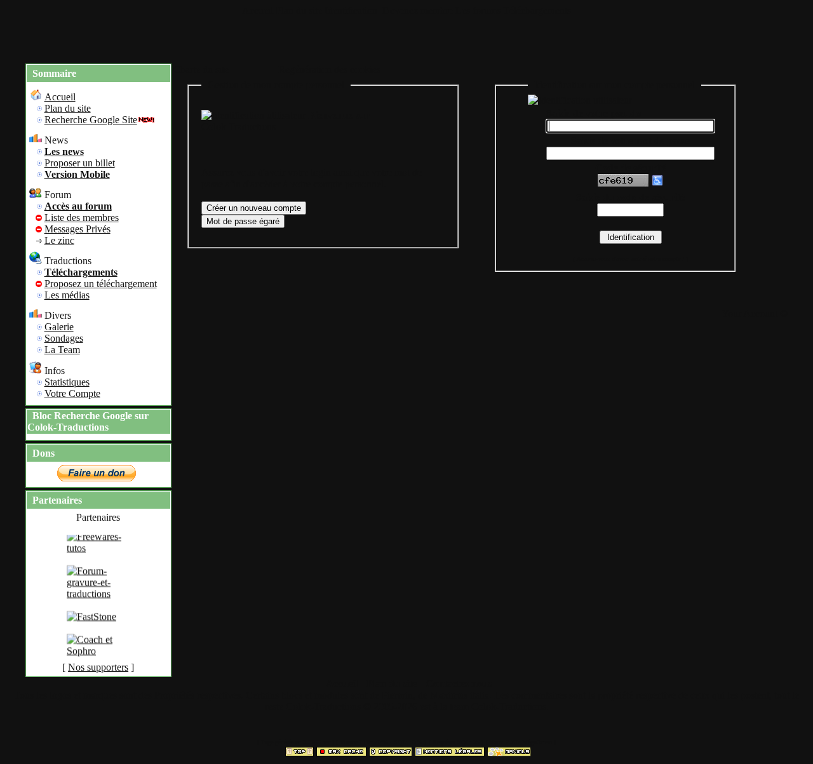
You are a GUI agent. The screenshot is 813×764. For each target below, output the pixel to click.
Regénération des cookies (329, 69)
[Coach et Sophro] (98, 655)
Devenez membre (417, 10)
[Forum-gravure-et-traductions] (98, 598)
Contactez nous (459, 683)
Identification (352, 10)
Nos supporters (98, 667)
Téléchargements (537, 10)
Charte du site (201, 69)
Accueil (257, 10)
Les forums (478, 10)
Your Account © (755, 313)
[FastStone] (91, 620)
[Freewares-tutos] (98, 552)
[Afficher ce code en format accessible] (657, 183)
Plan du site (299, 10)
